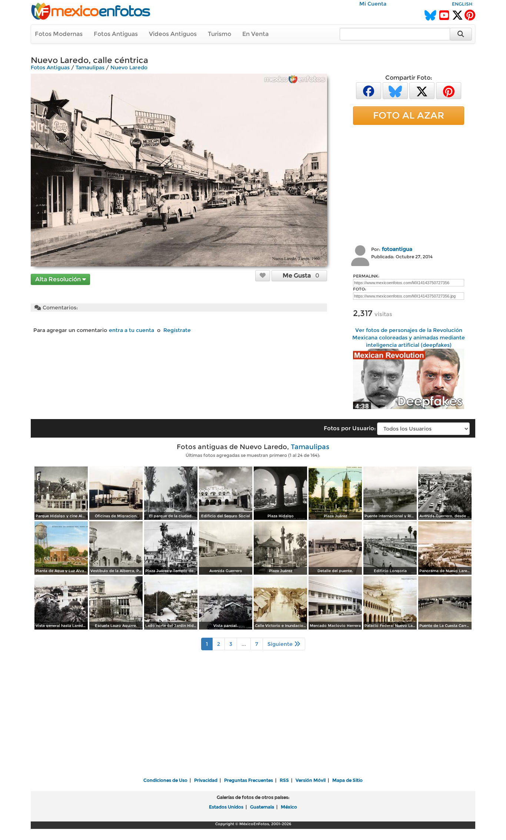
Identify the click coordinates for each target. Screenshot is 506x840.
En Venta (255, 33)
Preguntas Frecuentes (248, 780)
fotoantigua (397, 249)
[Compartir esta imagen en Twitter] (422, 90)
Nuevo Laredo (128, 67)
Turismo (219, 33)
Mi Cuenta (372, 3)
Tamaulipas (90, 67)
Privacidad (205, 780)
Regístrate (177, 330)
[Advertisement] (408, 184)
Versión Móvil (311, 780)
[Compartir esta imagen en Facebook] (368, 90)
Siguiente (280, 644)
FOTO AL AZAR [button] (408, 115)
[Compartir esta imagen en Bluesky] (395, 90)
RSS (284, 780)
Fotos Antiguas (116, 33)
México (289, 807)
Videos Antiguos (173, 33)
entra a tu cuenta (131, 330)
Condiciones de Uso (165, 780)
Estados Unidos (226, 807)
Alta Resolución (58, 279)
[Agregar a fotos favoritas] (262, 275)
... (244, 644)
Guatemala (262, 807)
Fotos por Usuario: (350, 428)
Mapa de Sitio (347, 780)
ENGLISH (462, 4)
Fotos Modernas (59, 33)
